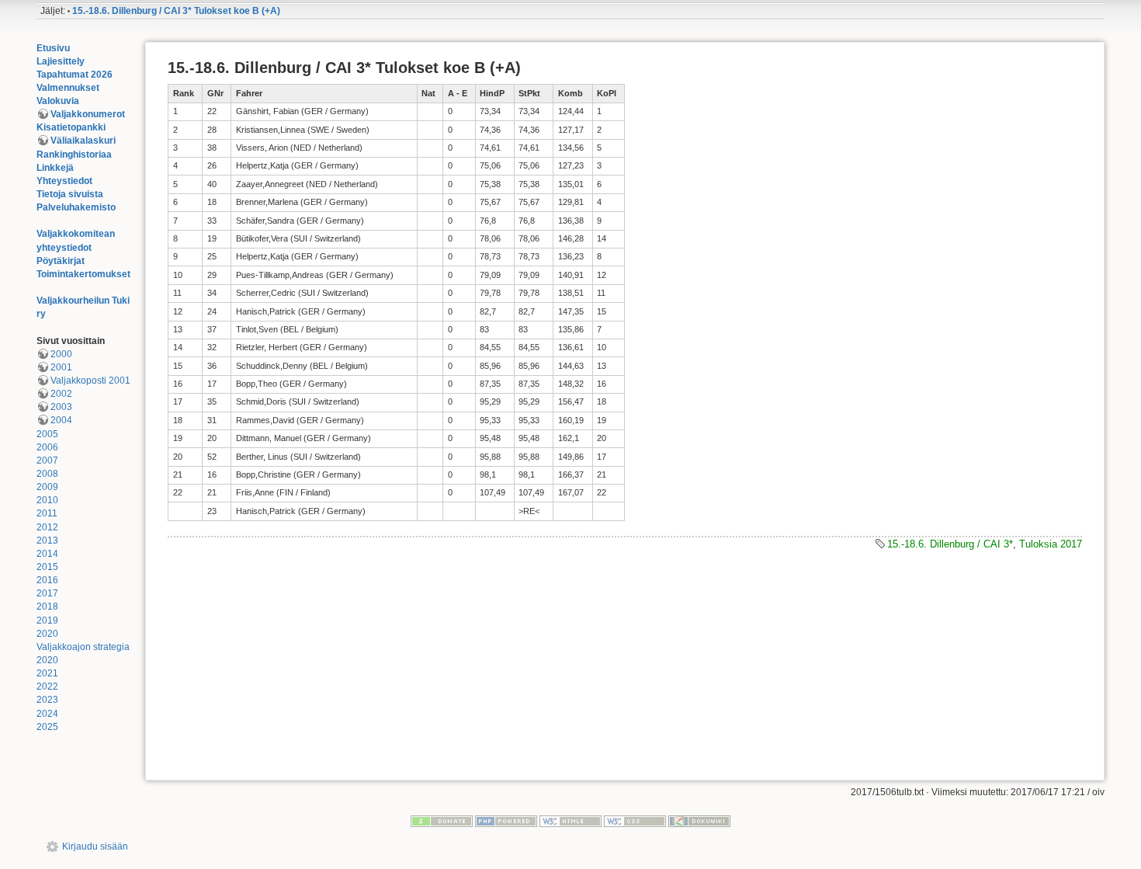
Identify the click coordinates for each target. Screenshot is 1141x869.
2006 (47, 447)
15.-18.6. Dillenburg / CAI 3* (950, 544)
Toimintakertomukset (83, 274)
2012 (47, 527)
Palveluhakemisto (76, 207)
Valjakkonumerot (87, 114)
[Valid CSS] (635, 820)
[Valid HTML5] (570, 820)
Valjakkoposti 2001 (90, 380)
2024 (47, 713)
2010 (47, 500)
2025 (47, 726)
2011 (46, 513)
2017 (47, 593)
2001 (61, 367)
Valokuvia (57, 101)
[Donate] (442, 820)
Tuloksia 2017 (1050, 544)
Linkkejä (55, 167)
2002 (61, 393)
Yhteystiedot (64, 181)
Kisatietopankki (71, 127)
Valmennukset (67, 87)
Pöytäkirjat (60, 260)
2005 (47, 434)
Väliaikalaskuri (83, 140)
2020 (47, 633)
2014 (47, 553)
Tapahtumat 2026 (74, 74)
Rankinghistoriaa (74, 154)
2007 (47, 460)
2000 (61, 354)
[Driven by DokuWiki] (699, 820)
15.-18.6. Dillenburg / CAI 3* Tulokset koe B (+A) (176, 10)
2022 (47, 686)
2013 (47, 540)
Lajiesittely (60, 61)
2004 (61, 420)
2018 (47, 606)
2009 (47, 486)
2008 (47, 473)
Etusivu (53, 48)
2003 (61, 406)
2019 (47, 620)
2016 (47, 580)
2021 (47, 673)
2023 (47, 699)
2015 (47, 566)
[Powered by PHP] (506, 820)
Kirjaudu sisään (95, 846)
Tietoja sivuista (69, 194)
